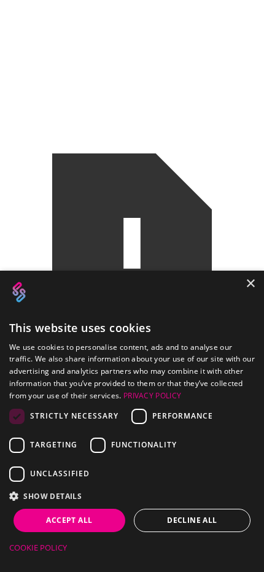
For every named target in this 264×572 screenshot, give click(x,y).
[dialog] (132, 421)
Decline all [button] (192, 520)
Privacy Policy (152, 395)
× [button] (250, 283)
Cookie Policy (38, 547)
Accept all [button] (69, 520)
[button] (132, 496)
